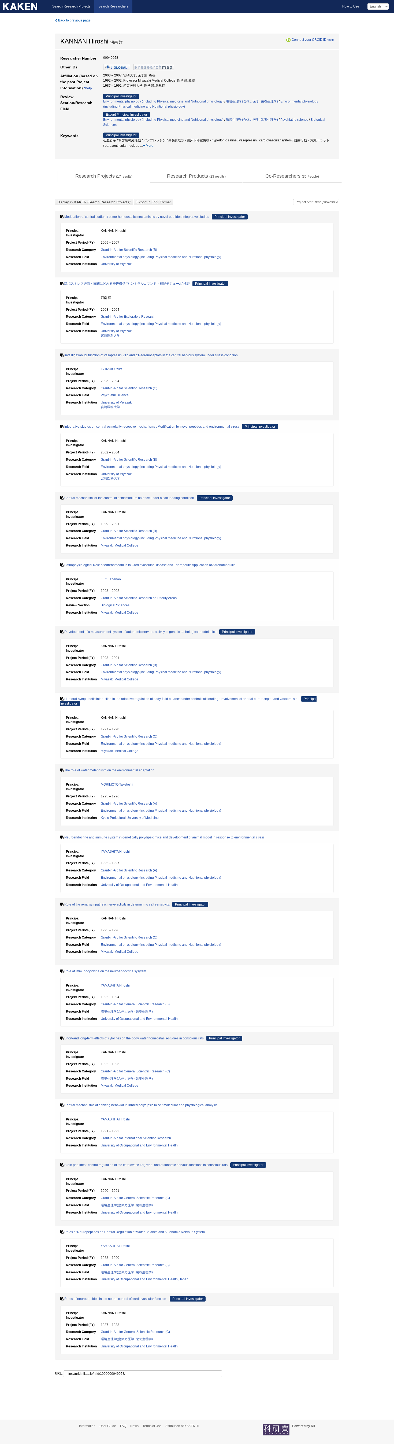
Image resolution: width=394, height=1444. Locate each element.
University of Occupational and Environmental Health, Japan (144, 1279)
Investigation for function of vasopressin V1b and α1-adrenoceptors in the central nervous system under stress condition (151, 355)
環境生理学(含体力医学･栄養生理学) (252, 101)
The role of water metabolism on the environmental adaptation (109, 770)
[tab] (104, 176)
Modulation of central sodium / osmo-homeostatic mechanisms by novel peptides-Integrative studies (136, 217)
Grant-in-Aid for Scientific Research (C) (129, 388)
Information (87, 1426)
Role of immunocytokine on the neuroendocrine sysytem (105, 971)
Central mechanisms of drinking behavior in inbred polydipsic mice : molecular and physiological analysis (140, 1105)
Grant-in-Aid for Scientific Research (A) (129, 803)
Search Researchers (113, 6)
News (134, 1426)
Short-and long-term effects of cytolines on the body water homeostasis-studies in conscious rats (134, 1038)
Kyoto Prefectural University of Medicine (130, 818)
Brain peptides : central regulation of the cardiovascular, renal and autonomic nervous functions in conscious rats (146, 1165)
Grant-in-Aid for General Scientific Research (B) (135, 1004)
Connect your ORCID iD (309, 40)
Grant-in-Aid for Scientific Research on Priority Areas (139, 598)
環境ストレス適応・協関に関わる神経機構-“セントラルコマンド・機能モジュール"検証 (127, 283)
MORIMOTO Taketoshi (117, 784)
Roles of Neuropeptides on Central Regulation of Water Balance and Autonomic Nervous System (134, 1232)
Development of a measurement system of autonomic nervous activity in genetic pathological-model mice (140, 632)
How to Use (350, 6)
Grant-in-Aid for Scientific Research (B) (129, 250)
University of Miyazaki (116, 264)
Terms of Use (152, 1426)
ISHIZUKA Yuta (111, 369)
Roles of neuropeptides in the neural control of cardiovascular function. (115, 1299)
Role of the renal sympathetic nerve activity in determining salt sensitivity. (117, 904)
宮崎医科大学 (110, 336)
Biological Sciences (115, 605)
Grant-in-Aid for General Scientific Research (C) (135, 1071)
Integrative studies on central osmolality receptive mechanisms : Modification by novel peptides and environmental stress (151, 426)
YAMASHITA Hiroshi (115, 851)
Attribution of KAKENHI (182, 1426)
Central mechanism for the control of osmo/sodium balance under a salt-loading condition (129, 498)
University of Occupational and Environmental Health (139, 885)
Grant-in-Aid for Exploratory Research (128, 316)
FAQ (123, 1426)
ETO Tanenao (111, 579)
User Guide (107, 1426)
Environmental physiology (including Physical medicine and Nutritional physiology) (163, 101)
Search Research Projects (71, 6)
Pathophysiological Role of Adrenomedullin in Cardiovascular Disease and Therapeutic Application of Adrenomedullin (150, 565)
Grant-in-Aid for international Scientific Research (136, 1138)
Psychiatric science (294, 120)
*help (330, 39)
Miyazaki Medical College (119, 545)
